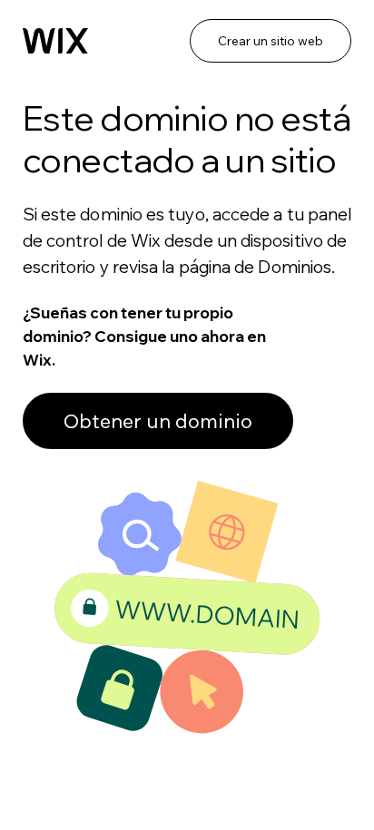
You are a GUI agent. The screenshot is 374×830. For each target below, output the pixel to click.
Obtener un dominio (158, 421)
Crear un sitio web (270, 41)
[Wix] (55, 41)
